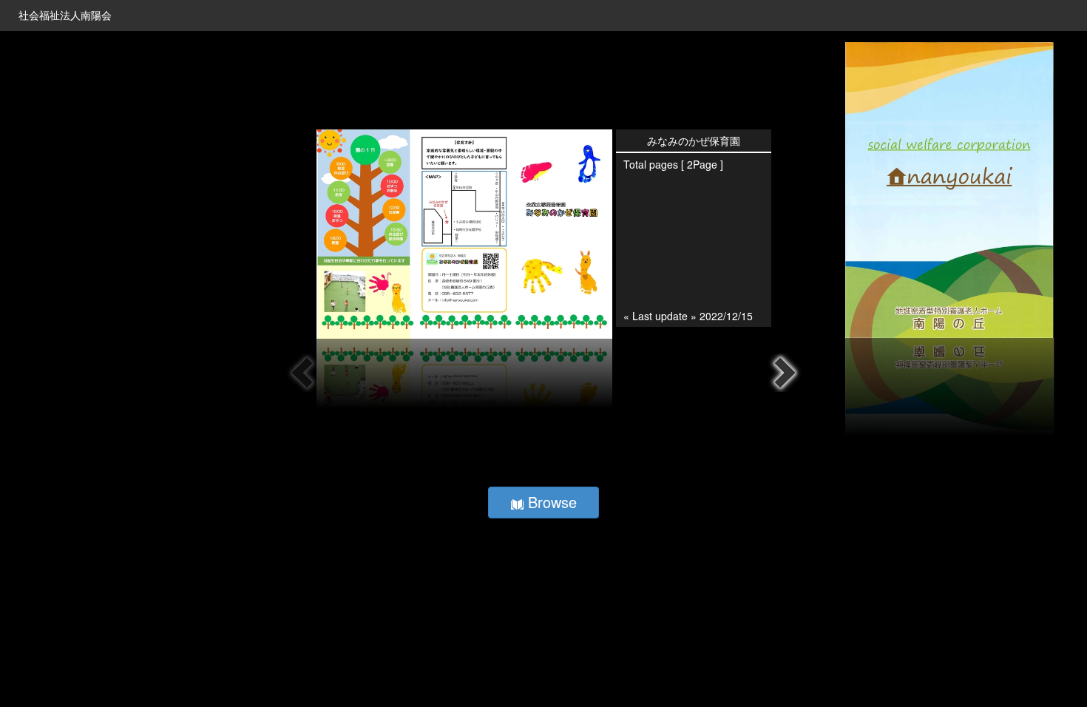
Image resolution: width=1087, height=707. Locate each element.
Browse (550, 502)
